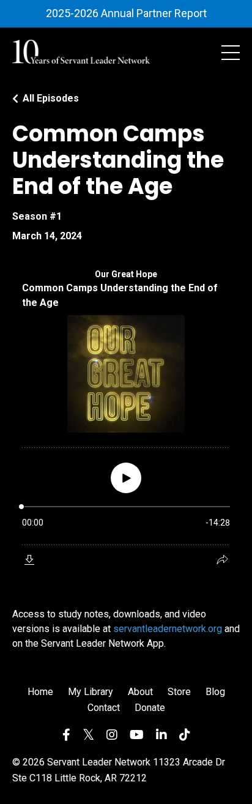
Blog (215, 692)
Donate (150, 707)
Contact (103, 707)
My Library (90, 692)
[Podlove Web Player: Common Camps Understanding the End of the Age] (126, 417)
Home (40, 692)
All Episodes (51, 98)
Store (179, 692)
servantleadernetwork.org (167, 629)
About (140, 692)
